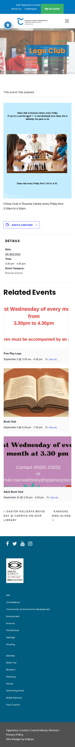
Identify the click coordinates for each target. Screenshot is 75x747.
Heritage (10, 637)
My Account (52, 8)
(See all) (63, 63)
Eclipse (29, 739)
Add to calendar (22, 225)
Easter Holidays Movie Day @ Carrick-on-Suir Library (24, 516)
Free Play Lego (12, 353)
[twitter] (14, 544)
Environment (12, 616)
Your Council (13, 704)
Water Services (14, 697)
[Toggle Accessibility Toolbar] (8, 25)
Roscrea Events (14, 273)
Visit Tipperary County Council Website (37, 5)
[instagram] (30, 544)
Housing (10, 644)
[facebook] (7, 544)
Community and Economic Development (28, 609)
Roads (9, 683)
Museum (10, 669)
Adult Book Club (13, 491)
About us (16, 8)
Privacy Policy (14, 734)
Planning (11, 676)
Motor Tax (11, 662)
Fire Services (12, 630)
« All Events (62, 41)
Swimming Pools (15, 690)
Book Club (10, 421)
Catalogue (31, 8)
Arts (8, 595)
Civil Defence (13, 602)
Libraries (10, 655)
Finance (10, 623)
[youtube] (22, 544)
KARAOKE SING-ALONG (61, 513)
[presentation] (36, 324)
